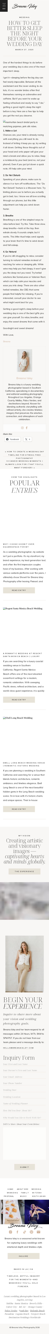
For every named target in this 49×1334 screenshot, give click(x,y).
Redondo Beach (37, 1310)
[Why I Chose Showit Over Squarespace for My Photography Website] (24, 519)
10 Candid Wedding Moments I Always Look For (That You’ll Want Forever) (24, 464)
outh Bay (24, 1310)
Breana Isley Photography (23, 1327)
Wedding (24, 17)
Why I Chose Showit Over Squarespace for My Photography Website (18, 547)
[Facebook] (26, 427)
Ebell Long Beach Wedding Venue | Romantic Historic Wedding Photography (24, 766)
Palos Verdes (11, 1310)
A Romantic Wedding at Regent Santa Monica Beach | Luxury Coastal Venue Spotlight (22, 656)
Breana (6, 341)
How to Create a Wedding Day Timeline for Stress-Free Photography (25, 454)
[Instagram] (22, 427)
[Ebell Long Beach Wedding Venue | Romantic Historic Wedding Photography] (24, 738)
